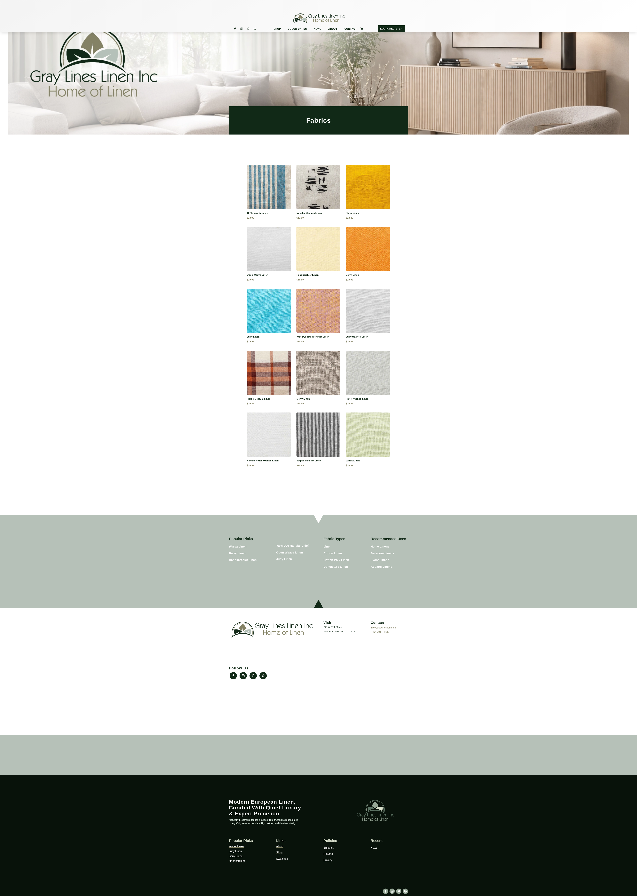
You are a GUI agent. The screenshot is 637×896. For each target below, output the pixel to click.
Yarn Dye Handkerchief (292, 545)
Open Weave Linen (289, 552)
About (332, 29)
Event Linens (380, 560)
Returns (328, 853)
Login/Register (391, 28)
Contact (350, 29)
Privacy (327, 860)
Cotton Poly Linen (336, 560)
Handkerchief (237, 861)
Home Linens (380, 546)
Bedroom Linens (382, 553)
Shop (277, 29)
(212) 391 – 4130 (380, 631)
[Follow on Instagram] (241, 29)
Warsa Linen (238, 546)
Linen (327, 546)
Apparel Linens (381, 566)
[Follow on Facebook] (235, 29)
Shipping (328, 847)
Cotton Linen (332, 553)
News (317, 29)
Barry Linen (237, 553)
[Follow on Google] (254, 29)
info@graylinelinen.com (383, 627)
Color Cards (297, 29)
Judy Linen (284, 559)
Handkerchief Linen (243, 560)
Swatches (282, 858)
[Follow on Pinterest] (248, 29)
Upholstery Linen (335, 566)
